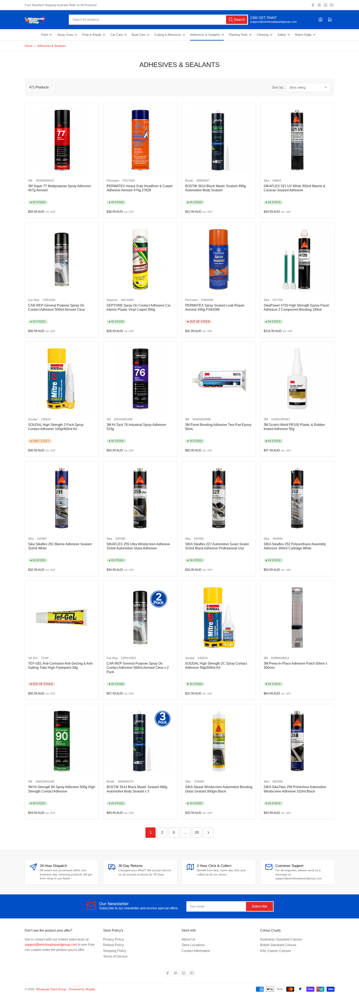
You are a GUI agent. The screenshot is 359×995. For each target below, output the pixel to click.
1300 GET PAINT (263, 18)
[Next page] (208, 832)
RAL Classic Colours (275, 951)
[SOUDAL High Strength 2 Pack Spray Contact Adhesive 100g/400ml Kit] (61, 379)
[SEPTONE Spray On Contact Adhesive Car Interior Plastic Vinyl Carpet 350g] (140, 259)
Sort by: (278, 87)
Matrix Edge (303, 34)
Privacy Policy (113, 939)
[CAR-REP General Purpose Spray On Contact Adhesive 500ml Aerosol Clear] (61, 259)
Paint (44, 34)
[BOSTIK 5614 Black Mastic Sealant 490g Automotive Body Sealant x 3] (140, 741)
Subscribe (259, 906)
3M (30, 180)
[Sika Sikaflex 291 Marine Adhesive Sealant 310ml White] (61, 498)
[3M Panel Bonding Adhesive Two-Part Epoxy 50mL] (218, 379)
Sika (266, 180)
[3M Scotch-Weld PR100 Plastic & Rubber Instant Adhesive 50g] (297, 379)
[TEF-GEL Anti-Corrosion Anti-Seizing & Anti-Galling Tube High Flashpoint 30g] (61, 617)
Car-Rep (33, 300)
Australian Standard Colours (281, 939)
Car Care (116, 34)
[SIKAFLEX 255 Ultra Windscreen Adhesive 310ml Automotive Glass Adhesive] (140, 498)
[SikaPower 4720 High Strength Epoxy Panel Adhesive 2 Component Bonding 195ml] (297, 259)
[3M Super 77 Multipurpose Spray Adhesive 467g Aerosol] (61, 140)
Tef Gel (32, 658)
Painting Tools (238, 34)
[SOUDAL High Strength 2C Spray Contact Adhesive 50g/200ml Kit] (218, 617)
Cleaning (262, 34)
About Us (188, 939)
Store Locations (193, 945)
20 (197, 832)
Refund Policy (113, 945)
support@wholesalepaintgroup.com (269, 21)
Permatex (113, 180)
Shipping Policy (114, 951)
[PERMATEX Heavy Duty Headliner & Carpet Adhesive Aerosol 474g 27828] (140, 140)
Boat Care (138, 34)
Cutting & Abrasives (167, 34)
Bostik (189, 180)
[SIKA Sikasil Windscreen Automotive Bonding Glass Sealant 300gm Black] (218, 741)
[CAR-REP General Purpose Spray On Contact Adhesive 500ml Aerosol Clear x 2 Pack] (140, 617)
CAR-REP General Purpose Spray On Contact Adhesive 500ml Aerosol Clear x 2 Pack (138, 668)
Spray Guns (65, 34)
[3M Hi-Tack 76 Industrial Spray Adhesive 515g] (140, 379)
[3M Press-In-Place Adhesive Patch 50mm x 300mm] (297, 617)
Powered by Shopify (82, 989)
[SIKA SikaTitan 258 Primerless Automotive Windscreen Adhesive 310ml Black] (297, 741)
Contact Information (196, 951)
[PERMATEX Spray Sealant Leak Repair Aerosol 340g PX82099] (218, 259)
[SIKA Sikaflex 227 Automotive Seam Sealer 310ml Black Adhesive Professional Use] (218, 498)
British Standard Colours (278, 945)
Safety (281, 34)
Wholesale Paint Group (51, 989)
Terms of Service (115, 956)
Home (29, 45)
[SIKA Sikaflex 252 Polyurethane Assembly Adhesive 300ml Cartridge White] (297, 498)
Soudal (32, 419)
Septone (112, 300)
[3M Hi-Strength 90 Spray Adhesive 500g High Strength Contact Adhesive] (61, 741)
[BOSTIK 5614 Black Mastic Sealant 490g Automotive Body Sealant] (218, 140)
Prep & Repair (91, 34)
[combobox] (158, 20)
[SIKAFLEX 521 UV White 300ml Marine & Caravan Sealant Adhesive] (297, 140)
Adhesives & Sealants (205, 34)
